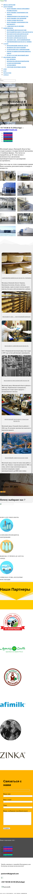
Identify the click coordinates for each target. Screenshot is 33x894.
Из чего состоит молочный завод (18, 55)
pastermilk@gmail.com (8, 130)
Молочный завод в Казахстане (16, 30)
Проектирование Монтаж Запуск (17, 45)
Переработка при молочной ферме (18, 61)
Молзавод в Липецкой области (17, 36)
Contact (6, 74)
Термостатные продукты (15, 20)
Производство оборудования (16, 47)
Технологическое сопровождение (18, 49)
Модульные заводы (9, 57)
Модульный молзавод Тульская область (20, 32)
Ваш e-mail (7, 800)
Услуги (5, 43)
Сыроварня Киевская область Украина (19, 41)
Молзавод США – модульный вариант (18, 39)
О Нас (5, 69)
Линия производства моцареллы (17, 16)
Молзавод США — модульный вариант (16, 316)
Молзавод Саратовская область (17, 37)
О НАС (3, 492)
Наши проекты (8, 28)
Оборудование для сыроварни (16, 18)
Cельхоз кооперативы (14, 63)
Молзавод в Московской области (17, 34)
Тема (5, 805)
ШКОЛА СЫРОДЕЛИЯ (9, 4)
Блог (5, 71)
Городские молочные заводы (16, 67)
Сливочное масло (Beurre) (15, 26)
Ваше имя (6, 794)
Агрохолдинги (11, 65)
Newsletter (7, 73)
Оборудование (8, 6)
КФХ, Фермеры (11, 59)
